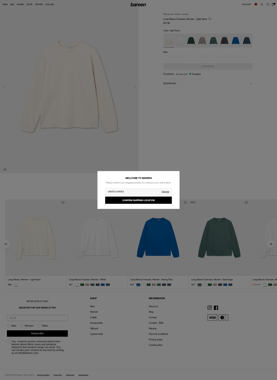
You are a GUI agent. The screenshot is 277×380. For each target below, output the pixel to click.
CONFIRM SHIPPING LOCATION (138, 200)
